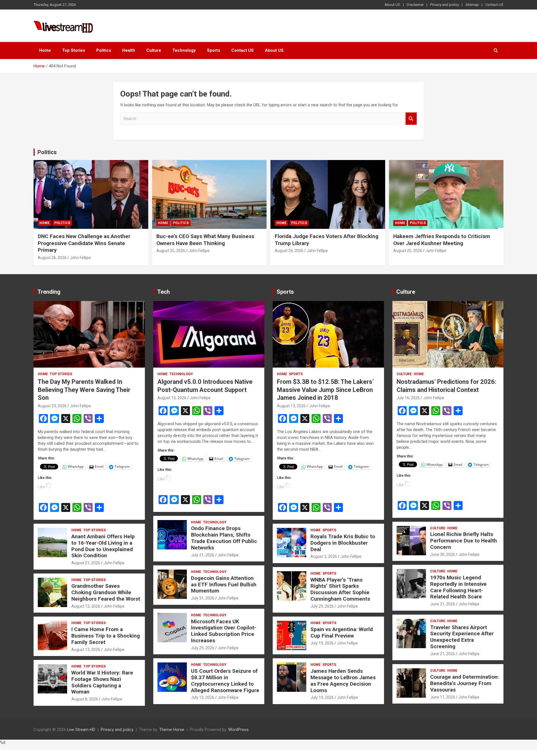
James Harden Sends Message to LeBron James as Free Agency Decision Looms (343, 680)
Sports (213, 50)
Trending (48, 291)
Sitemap (472, 5)
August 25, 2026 (170, 250)
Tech (163, 291)
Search (411, 118)
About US (392, 5)
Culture (153, 50)
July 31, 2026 (202, 555)
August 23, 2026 (52, 406)
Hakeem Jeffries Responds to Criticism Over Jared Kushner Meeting (441, 239)
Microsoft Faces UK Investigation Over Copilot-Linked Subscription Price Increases (223, 631)
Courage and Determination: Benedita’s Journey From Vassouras (464, 683)
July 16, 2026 (408, 398)
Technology (184, 50)
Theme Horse (171, 729)
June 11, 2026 (442, 697)
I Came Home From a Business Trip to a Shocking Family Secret (105, 635)
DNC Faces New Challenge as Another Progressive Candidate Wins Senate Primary (84, 243)
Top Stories (73, 50)
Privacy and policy (444, 5)
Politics (103, 50)
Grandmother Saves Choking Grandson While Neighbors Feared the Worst (105, 592)
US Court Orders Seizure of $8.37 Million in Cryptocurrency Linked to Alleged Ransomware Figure (225, 680)
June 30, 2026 (442, 554)
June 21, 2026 (442, 604)
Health (128, 50)
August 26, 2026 (52, 257)
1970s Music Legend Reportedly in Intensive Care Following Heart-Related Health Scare (458, 587)
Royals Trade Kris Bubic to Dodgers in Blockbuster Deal (342, 542)
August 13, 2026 (85, 606)
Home (45, 50)
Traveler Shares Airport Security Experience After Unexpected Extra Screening (462, 637)
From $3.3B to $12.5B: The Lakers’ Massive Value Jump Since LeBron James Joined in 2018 (325, 389)
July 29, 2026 (202, 648)
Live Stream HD (81, 729)
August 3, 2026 (323, 556)
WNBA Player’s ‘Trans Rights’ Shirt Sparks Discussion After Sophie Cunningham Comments (340, 589)
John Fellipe (80, 257)
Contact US (494, 5)
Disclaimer (415, 5)
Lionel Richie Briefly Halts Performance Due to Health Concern (463, 540)
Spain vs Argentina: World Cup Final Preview (341, 632)
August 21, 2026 (85, 563)
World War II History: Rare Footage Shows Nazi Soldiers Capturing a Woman (102, 682)
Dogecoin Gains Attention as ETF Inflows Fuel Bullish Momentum (223, 584)
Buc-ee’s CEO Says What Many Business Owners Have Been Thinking (205, 239)
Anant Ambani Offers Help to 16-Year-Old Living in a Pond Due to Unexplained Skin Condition (103, 546)
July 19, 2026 (202, 697)
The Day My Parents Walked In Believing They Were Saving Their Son (84, 389)
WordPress (238, 729)
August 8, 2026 (84, 699)
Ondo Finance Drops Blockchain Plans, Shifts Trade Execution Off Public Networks (224, 538)
